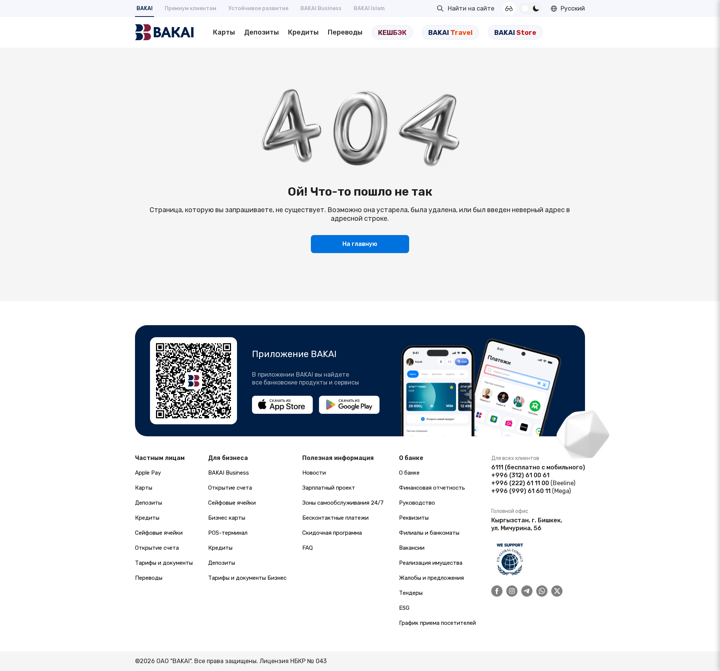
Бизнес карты (226, 517)
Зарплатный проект (328, 487)
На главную (359, 243)
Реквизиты (414, 517)
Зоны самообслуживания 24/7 (343, 502)
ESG (404, 608)
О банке (409, 472)
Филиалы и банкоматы (429, 532)
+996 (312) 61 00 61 (520, 475)
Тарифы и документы (164, 562)
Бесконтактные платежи (335, 517)
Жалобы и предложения (431, 577)
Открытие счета (157, 547)
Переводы (345, 32)
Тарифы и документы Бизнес (247, 577)
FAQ (307, 547)
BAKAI (144, 8)
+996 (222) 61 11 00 (520, 483)
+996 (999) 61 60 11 (520, 491)
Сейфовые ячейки (159, 532)
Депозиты (261, 32)
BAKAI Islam (369, 8)
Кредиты (303, 32)
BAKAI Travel (450, 33)
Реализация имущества (430, 562)
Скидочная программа (332, 532)
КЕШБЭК (392, 33)
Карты (224, 32)
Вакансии (411, 547)
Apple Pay (148, 472)
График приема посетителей (437, 623)
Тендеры (411, 593)
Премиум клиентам (190, 8)
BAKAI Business (321, 8)
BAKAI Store (515, 33)
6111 (497, 467)
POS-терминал (228, 532)
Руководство (417, 502)
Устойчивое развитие (258, 8)
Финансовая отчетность (432, 487)
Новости (314, 472)
